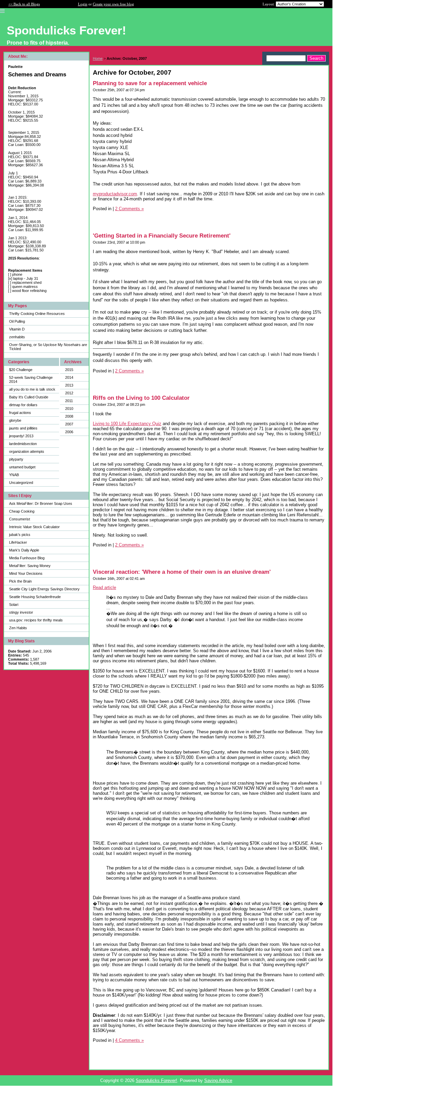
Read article (104, 587)
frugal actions (20, 413)
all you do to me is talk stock (32, 389)
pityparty (16, 459)
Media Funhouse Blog (27, 558)
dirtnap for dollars (23, 405)
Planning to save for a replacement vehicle (150, 83)
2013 (69, 385)
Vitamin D (17, 329)
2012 (69, 393)
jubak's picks (19, 535)
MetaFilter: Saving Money (30, 566)
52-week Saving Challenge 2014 (31, 379)
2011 (69, 401)
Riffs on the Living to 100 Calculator (141, 398)
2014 (69, 377)
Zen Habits (18, 628)
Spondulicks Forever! (156, 1080)
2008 (69, 416)
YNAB (14, 475)
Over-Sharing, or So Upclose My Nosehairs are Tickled (48, 347)
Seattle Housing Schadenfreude (35, 597)
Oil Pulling (17, 321)
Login (82, 4)
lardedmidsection (23, 444)
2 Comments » (129, 208)
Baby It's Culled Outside (28, 397)
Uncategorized (21, 483)
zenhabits (17, 337)
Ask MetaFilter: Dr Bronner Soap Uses (40, 503)
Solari (13, 605)
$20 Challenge (20, 370)
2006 (69, 432)
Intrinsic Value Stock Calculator (34, 527)
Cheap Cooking (21, 511)
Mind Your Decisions (26, 573)
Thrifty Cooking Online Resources (37, 314)
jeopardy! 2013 (21, 436)
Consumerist (19, 519)
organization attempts (26, 451)
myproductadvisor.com (115, 193)
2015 (69, 370)
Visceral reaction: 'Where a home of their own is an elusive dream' (182, 572)
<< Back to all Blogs (24, 4)
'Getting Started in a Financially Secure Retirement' (162, 235)
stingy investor (21, 612)
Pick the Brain (20, 581)
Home (98, 58)
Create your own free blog (113, 4)
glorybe (15, 420)
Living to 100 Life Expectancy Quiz (127, 423)
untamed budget (22, 467)
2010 (69, 409)
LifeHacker (18, 542)
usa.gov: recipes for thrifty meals (36, 620)
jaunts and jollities (23, 428)
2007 (69, 424)
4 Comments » (129, 1040)
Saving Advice (218, 1080)
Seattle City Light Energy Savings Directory (44, 589)
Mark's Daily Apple (24, 550)
